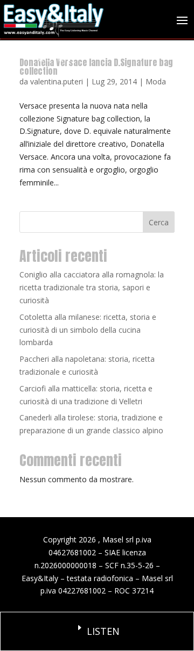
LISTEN (54, 57)
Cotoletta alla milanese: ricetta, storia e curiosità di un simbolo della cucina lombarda (87, 330)
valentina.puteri (56, 81)
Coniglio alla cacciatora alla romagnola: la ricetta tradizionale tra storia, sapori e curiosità (91, 287)
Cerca (159, 222)
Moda (156, 81)
